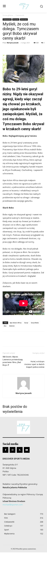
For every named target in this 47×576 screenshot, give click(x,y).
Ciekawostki (20, 15)
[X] (11, 48)
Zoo (5, 326)
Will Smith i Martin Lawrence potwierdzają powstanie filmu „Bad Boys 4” (13, 361)
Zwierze (11, 326)
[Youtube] (27, 450)
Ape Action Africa (15, 323)
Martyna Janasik (13, 43)
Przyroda (16, 19)
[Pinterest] (17, 48)
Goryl (26, 323)
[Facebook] (5, 48)
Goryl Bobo (35, 323)
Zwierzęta (24, 19)
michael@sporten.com (13, 504)
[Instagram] (12, 450)
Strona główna (8, 15)
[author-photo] (23, 389)
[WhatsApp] (23, 48)
